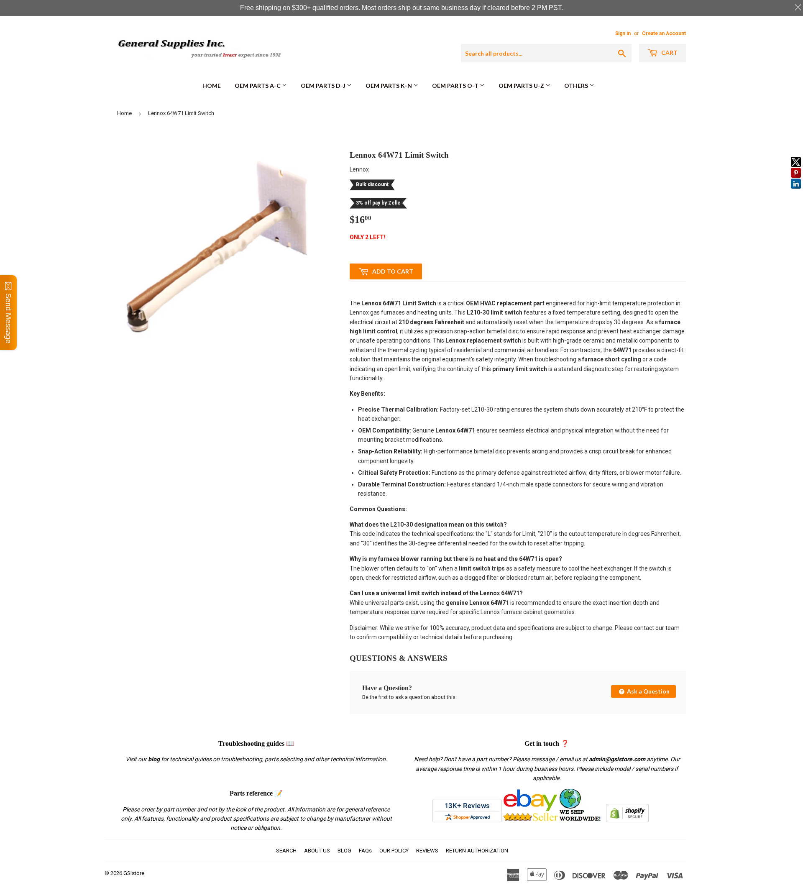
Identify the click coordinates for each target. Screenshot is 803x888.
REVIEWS (427, 850)
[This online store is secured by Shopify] (627, 820)
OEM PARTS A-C (258, 85)
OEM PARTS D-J (324, 85)
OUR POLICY (394, 850)
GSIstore (133, 873)
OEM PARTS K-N (389, 85)
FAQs (365, 850)
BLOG (344, 850)
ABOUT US (317, 850)
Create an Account (664, 33)
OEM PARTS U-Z (522, 85)
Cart (669, 52)
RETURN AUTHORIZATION (477, 850)
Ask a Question (648, 691)
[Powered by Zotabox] (796, 192)
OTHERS (576, 85)
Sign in (623, 33)
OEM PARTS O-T (456, 85)
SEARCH (286, 850)
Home (211, 85)
